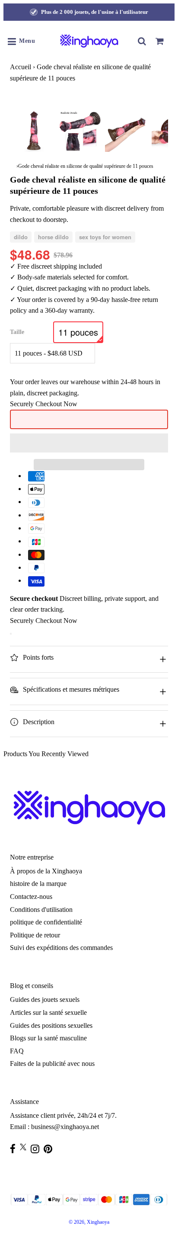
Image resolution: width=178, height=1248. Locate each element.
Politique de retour (35, 935)
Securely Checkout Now (43, 403)
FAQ (17, 1051)
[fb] (15, 1148)
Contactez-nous (31, 896)
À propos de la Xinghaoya (46, 871)
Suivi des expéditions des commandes (61, 947)
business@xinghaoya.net (65, 1126)
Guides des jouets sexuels (44, 999)
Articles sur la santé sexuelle (48, 1012)
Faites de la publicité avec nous (52, 1063)
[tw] (25, 1147)
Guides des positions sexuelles (51, 1025)
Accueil (20, 67)
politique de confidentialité (46, 922)
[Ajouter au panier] (11, 634)
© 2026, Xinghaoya (89, 1222)
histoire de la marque (38, 883)
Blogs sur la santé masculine (48, 1038)
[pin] (50, 1148)
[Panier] (159, 41)
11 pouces (78, 332)
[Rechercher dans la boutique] (142, 41)
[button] (89, 442)
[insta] (37, 1148)
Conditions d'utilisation (41, 909)
